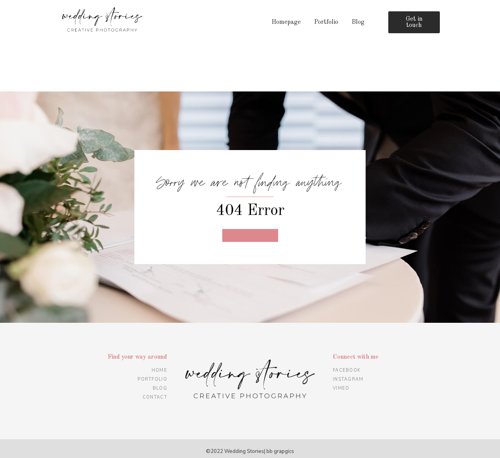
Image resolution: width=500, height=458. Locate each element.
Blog (358, 22)
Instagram (348, 379)
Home (159, 370)
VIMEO (341, 388)
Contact (155, 397)
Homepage (286, 22)
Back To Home (250, 235)
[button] (414, 22)
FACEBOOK (347, 370)
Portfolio (326, 22)
